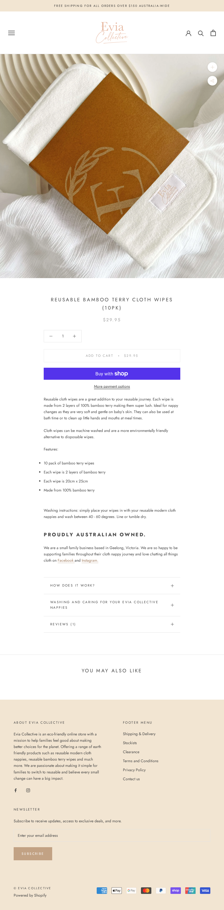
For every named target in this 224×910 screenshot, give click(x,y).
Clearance (131, 752)
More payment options (112, 386)
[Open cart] (213, 33)
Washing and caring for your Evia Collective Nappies (104, 605)
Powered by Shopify (30, 895)
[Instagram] (28, 790)
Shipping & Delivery (139, 734)
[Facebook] (15, 790)
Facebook (65, 560)
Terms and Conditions (140, 761)
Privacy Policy (134, 770)
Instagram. (90, 560)
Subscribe (33, 853)
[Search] (201, 33)
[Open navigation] (11, 33)
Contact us (131, 779)
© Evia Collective (32, 888)
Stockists (130, 743)
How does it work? (72, 585)
